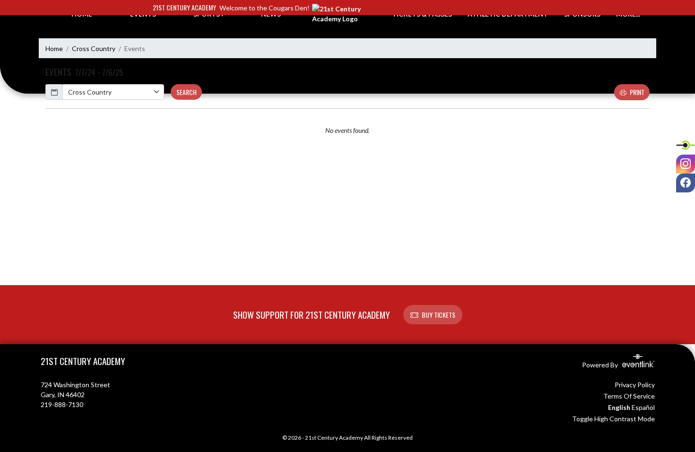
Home (54, 48)
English (619, 407)
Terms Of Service (629, 396)
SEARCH (186, 92)
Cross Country (93, 48)
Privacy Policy (635, 385)
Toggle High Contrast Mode (613, 419)
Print (637, 92)
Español (643, 407)
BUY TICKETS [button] (438, 315)
